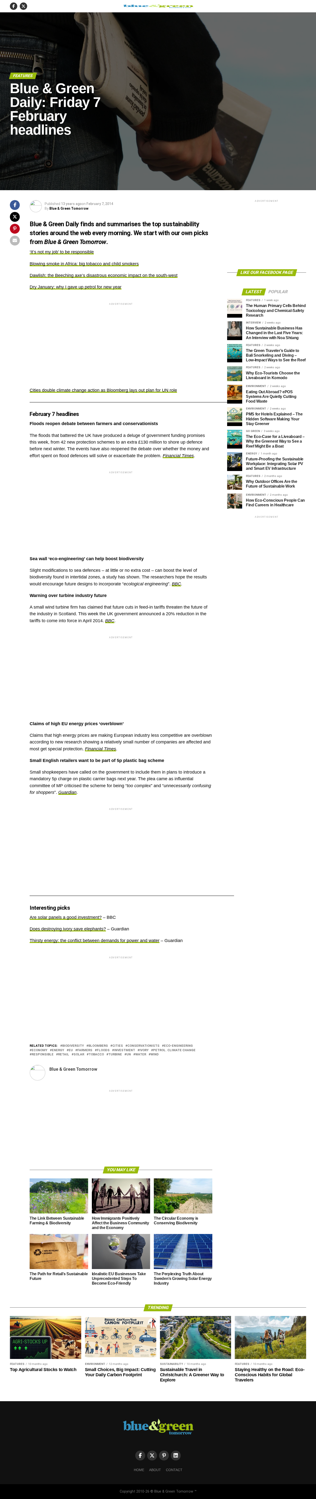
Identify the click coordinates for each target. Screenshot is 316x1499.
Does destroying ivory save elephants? (68, 928)
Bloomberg (98, 1045)
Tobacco (96, 1054)
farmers (84, 1050)
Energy (58, 1050)
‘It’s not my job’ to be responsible (62, 251)
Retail (63, 1054)
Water (140, 1054)
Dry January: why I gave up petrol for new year (75, 287)
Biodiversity (73, 1045)
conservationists (143, 1045)
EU (71, 1050)
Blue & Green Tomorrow (68, 208)
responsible (43, 1054)
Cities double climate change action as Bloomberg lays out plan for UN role (103, 390)
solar (79, 1054)
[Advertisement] (121, 340)
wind (155, 1054)
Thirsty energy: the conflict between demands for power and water (94, 940)
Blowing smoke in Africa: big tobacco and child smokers (84, 263)
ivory (144, 1050)
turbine (115, 1054)
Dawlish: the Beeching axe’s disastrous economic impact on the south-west (104, 275)
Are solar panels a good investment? (66, 917)
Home (139, 1470)
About (155, 1470)
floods (103, 1050)
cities (117, 1045)
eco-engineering (178, 1045)
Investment (124, 1050)
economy (39, 1050)
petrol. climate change (174, 1050)
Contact (174, 1470)
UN (128, 1054)
